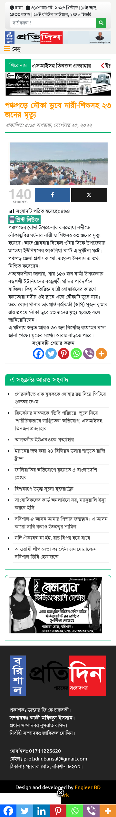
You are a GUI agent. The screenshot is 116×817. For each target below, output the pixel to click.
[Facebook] (38, 353)
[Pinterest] (63, 353)
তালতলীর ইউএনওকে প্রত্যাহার (44, 440)
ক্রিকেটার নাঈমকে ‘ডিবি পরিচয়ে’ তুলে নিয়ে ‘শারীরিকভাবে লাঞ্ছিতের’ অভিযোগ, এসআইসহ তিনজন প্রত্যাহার (58, 421)
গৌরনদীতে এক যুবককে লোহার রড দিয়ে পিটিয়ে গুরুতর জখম (60, 398)
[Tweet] (89, 195)
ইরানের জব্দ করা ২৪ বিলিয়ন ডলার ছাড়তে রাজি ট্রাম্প (60, 455)
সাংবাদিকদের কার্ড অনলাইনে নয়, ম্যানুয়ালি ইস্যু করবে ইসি (60, 504)
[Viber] (88, 353)
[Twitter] (51, 353)
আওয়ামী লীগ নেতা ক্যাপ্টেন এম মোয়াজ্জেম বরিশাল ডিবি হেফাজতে (56, 553)
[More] (101, 353)
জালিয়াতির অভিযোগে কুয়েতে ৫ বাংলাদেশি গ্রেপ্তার (56, 474)
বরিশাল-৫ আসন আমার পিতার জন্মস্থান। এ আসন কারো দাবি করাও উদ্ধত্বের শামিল (61, 523)
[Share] (52, 195)
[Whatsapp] (76, 353)
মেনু (15, 49)
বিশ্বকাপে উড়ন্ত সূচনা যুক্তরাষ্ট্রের (44, 489)
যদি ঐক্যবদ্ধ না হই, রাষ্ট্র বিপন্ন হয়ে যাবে (52, 538)
